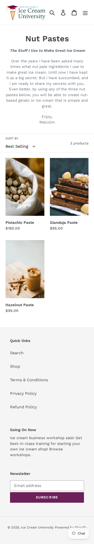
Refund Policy (23, 407)
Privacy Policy (23, 393)
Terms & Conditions (29, 380)
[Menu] (85, 12)
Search (17, 352)
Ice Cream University (37, 527)
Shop (15, 366)
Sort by (12, 138)
